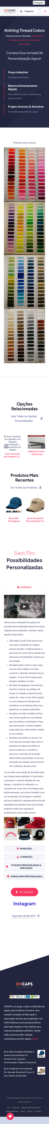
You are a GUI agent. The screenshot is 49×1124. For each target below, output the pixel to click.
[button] (6, 447)
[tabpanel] (24, 719)
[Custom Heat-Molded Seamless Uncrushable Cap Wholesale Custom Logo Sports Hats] (14, 496)
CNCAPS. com (30, 1098)
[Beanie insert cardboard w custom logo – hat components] (12, 443)
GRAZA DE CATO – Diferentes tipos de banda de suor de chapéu (36, 453)
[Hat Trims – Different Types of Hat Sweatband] (36, 442)
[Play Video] (24, 606)
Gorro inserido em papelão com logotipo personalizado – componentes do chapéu (12, 455)
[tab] (24, 587)
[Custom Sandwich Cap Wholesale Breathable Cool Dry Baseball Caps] (35, 496)
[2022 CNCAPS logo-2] (9, 9)
